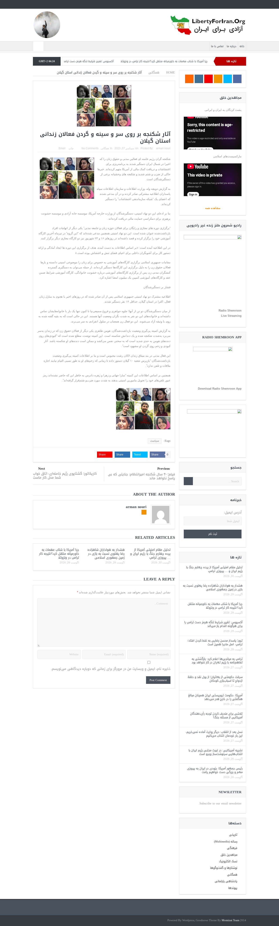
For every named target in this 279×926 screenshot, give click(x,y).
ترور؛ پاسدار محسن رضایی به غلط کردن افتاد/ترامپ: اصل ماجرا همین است (215, 642)
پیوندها (232, 888)
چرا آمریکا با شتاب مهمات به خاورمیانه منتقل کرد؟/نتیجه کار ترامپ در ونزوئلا (184, 61)
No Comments (90, 148)
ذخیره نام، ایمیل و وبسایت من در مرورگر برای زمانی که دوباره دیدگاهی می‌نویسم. (110, 669)
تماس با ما (217, 46)
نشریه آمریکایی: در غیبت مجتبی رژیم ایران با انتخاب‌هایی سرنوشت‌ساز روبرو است (216, 752)
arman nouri (163, 148)
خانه (242, 46)
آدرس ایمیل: (233, 512)
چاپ (71, 148)
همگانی (105, 148)
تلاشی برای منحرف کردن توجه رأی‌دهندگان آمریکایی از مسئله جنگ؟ (216, 715)
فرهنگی (232, 848)
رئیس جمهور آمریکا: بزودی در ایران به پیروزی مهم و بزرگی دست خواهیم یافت (215, 770)
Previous (163, 469)
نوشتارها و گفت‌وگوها (223, 868)
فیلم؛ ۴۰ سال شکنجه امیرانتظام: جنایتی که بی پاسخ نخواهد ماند (141, 476)
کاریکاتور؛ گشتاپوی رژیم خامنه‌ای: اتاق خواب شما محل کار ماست (65, 476)
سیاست (154, 440)
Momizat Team (230, 920)
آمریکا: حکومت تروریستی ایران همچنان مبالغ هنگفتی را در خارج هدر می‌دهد (215, 697)
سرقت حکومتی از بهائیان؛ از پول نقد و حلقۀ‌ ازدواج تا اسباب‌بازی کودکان (215, 678)
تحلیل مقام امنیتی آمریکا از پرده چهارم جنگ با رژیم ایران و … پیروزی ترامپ (150, 554)
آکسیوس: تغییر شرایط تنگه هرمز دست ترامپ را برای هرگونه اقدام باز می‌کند (90, 61)
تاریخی (233, 834)
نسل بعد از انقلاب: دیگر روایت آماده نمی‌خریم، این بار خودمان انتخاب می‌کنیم (214, 733)
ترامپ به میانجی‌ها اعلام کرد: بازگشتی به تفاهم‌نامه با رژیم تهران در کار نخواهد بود (217, 660)
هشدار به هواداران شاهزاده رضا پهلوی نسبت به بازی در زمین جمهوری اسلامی (106, 554)
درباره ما (231, 46)
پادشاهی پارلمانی (226, 881)
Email (62, 148)
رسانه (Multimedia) (225, 841)
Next (41, 469)
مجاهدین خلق (229, 855)
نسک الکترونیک (228, 861)
